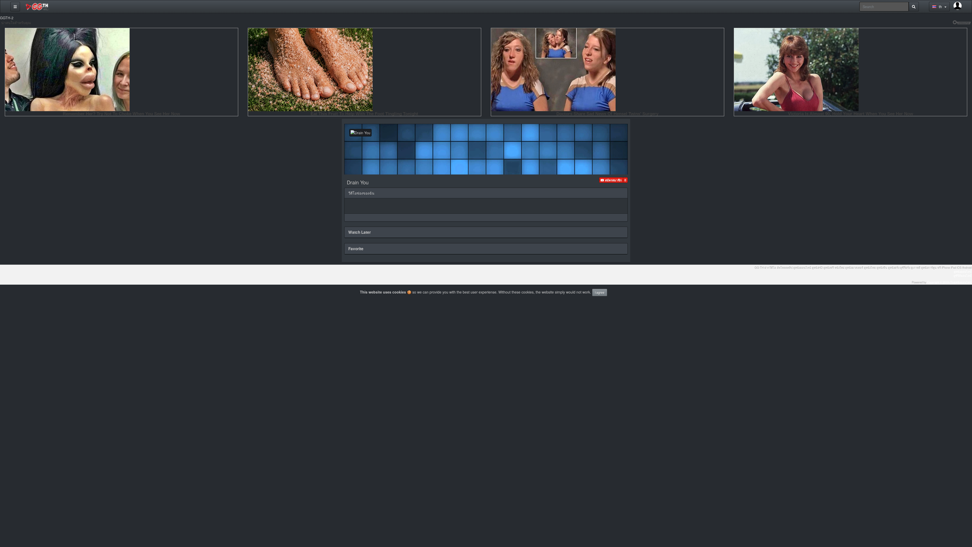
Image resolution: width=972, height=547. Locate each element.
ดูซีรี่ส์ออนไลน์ (962, 276)
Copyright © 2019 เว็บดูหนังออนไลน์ (949, 282)
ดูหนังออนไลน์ (962, 271)
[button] (611, 180)
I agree (599, 292)
